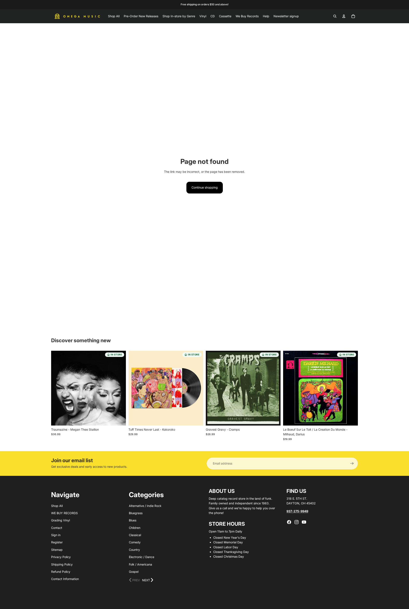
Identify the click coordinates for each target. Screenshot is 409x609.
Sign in (55, 535)
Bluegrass (136, 513)
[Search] (335, 16)
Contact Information (65, 579)
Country (134, 549)
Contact (56, 528)
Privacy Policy (61, 557)
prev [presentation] (134, 580)
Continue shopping (205, 187)
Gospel (133, 571)
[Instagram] (296, 522)
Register (57, 542)
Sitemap (57, 549)
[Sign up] (352, 463)
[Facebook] (289, 522)
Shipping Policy (62, 564)
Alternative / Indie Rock (145, 506)
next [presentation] (147, 580)
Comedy (135, 542)
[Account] (344, 16)
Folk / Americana (140, 564)
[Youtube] (304, 522)
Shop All (57, 506)
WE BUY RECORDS (64, 513)
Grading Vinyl (60, 520)
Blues (132, 520)
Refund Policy (60, 571)
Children (134, 528)
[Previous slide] (57, 388)
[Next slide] (119, 388)
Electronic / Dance (141, 557)
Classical (135, 535)
